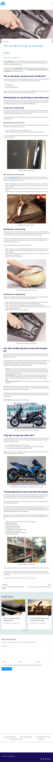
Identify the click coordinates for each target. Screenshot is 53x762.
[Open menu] (52, 3)
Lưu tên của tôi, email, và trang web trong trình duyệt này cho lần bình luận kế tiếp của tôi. (22, 665)
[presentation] (13, 607)
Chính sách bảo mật (25, 736)
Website (38, 661)
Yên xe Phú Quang (17, 68)
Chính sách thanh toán (42, 736)
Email (21, 661)
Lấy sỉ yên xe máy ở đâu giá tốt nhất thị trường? (39, 585)
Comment (5, 646)
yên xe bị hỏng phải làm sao (10, 578)
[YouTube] (43, 759)
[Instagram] (48, 759)
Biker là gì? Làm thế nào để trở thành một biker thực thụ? (13, 586)
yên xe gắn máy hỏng (21, 578)
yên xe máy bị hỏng (32, 578)
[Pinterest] (46, 759)
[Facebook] (41, 759)
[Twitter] (50, 759)
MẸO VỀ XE (6, 41)
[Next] (49, 614)
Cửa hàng (41, 739)
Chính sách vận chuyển (15, 739)
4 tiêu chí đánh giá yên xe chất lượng (19, 399)
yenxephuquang (8, 57)
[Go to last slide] (4, 614)
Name (4, 661)
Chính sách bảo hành (10, 736)
